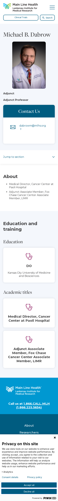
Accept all (29, 485)
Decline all (29, 491)
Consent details (10, 477)
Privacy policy (34, 477)
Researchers (29, 432)
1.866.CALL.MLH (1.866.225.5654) (33, 405)
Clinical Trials (21, 17)
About (29, 425)
